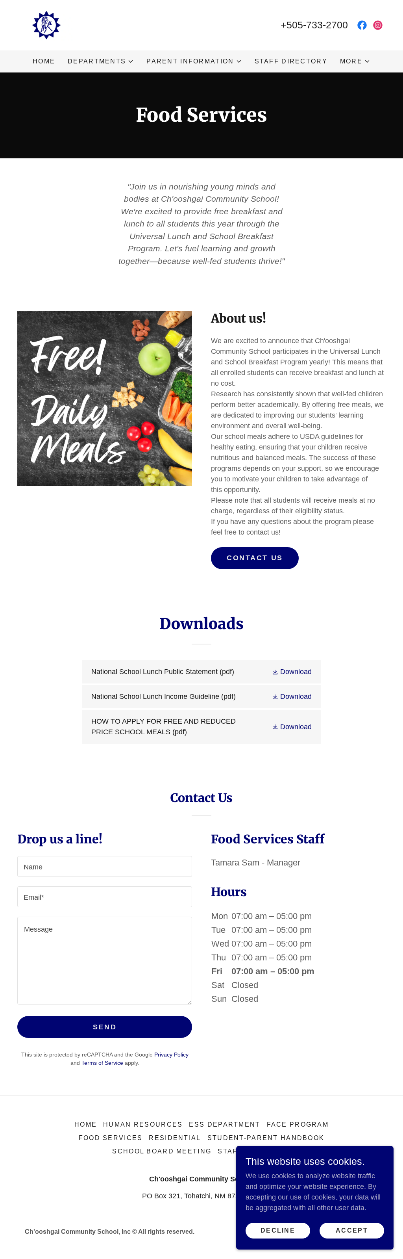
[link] (45, 25)
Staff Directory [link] (291, 61)
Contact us (255, 558)
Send (104, 1027)
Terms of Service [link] (102, 1063)
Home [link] (44, 61)
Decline (278, 1230)
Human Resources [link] (143, 1124)
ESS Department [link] (224, 1124)
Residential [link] (175, 1138)
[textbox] (104, 866)
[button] (101, 61)
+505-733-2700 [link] (314, 24)
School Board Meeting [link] (161, 1151)
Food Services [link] (111, 1138)
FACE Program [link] (298, 1124)
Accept (352, 1230)
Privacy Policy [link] (171, 1054)
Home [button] (85, 1124)
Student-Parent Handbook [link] (266, 1138)
